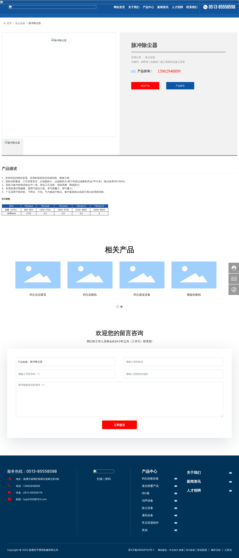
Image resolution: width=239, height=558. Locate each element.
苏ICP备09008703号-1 (141, 549)
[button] (117, 306)
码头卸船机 (90, 294)
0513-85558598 (222, 7)
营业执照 (202, 549)
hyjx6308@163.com (35, 499)
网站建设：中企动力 (168, 550)
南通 (181, 550)
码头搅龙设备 (141, 294)
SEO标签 (190, 550)
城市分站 (216, 549)
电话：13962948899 (28, 485)
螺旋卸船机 (194, 294)
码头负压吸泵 (38, 294)
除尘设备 (20, 23)
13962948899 (169, 71)
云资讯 (228, 549)
